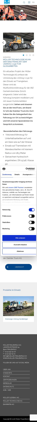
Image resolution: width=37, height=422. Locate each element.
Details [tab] (17, 174)
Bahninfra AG (8, 404)
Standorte (7, 373)
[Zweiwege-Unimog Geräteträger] (18, 309)
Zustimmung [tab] (7, 174)
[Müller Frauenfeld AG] (7, 2)
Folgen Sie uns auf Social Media (16, 362)
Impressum (7, 383)
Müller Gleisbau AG (11, 397)
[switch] (32, 216)
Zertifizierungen (10, 380)
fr (33, 2)
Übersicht (19, 267)
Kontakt (6, 376)
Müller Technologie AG (12, 401)
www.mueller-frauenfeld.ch (15, 358)
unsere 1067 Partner (16, 187)
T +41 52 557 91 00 (9, 351)
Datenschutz (8, 386)
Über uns (7, 369)
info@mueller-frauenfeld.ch (15, 356)
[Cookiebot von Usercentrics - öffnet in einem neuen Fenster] (26, 169)
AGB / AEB (7, 390)
